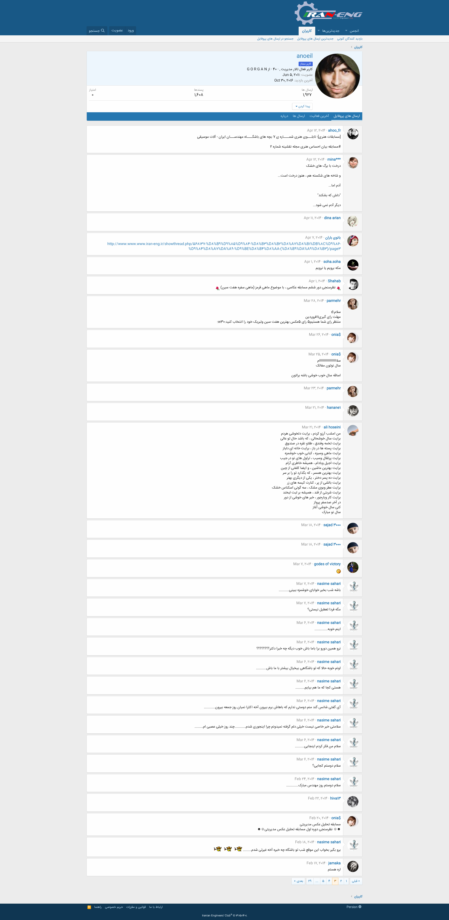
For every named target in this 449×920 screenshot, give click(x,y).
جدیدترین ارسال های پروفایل (315, 38)
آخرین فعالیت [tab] (319, 116)
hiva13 (335, 798)
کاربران (307, 31)
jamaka (334, 863)
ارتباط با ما (156, 907)
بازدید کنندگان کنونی (349, 38)
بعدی (300, 881)
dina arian (332, 218)
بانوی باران (333, 238)
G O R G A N (257, 69)
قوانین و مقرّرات (136, 907)
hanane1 (334, 408)
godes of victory (327, 564)
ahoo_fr (334, 131)
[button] (346, 31)
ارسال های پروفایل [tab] (347, 116)
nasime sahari (329, 584)
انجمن (354, 31)
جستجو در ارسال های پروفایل (275, 38)
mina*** (334, 160)
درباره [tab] (284, 116)
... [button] (316, 881)
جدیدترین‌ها (330, 31)
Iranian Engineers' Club (224, 916)
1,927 (307, 95)
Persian (352, 907)
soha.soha (332, 262)
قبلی (354, 881)
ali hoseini (332, 427)
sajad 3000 (332, 525)
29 (309, 881)
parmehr (334, 301)
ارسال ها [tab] (299, 116)
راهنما (97, 907)
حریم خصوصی (114, 907)
